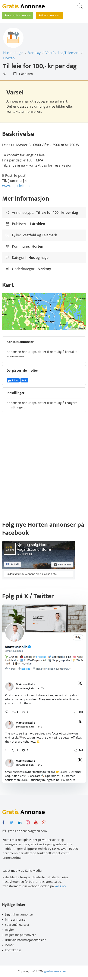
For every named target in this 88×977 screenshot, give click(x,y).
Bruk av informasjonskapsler (25, 940)
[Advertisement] (44, 468)
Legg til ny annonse (19, 914)
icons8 (9, 945)
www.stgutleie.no (16, 185)
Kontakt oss (13, 950)
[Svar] (7, 712)
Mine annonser (16, 919)
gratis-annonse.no (57, 971)
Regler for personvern (20, 935)
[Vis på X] (80, 684)
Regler (9, 930)
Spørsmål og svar (17, 925)
